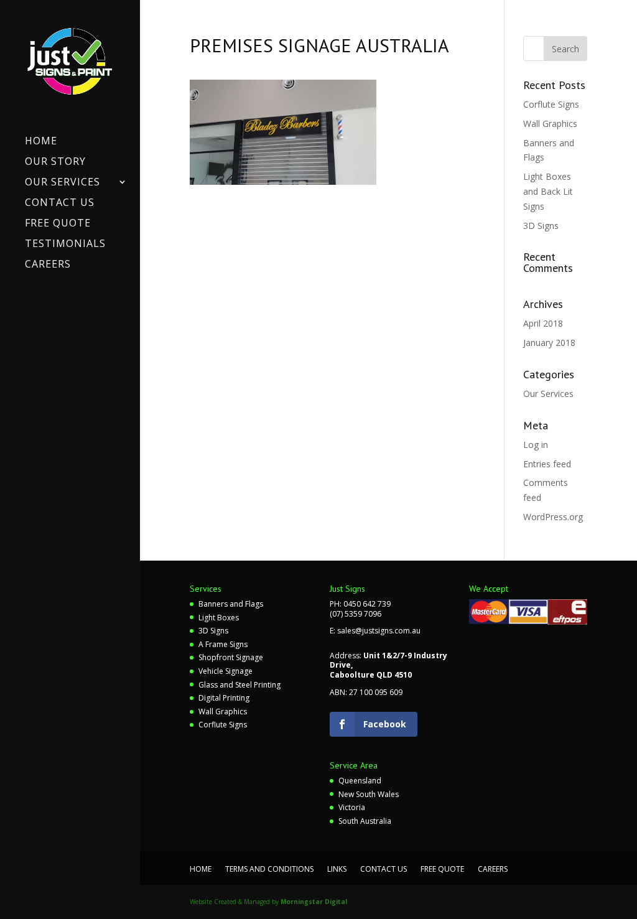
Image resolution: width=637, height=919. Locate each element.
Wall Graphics (550, 123)
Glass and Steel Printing (239, 684)
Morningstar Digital (314, 901)
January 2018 (549, 342)
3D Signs (541, 225)
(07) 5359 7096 (355, 614)
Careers (48, 265)
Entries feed (547, 464)
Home (41, 141)
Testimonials (65, 244)
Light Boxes (218, 617)
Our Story (55, 162)
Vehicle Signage (225, 671)
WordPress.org (553, 517)
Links (336, 869)
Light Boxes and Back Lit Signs (548, 191)
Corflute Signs (551, 104)
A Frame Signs (223, 644)
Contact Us (60, 203)
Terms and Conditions (269, 869)
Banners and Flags (230, 604)
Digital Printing (223, 698)
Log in (535, 444)
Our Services (62, 183)
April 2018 (543, 323)
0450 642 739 (367, 604)
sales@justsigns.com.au (379, 630)
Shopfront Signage (230, 657)
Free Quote (58, 224)
